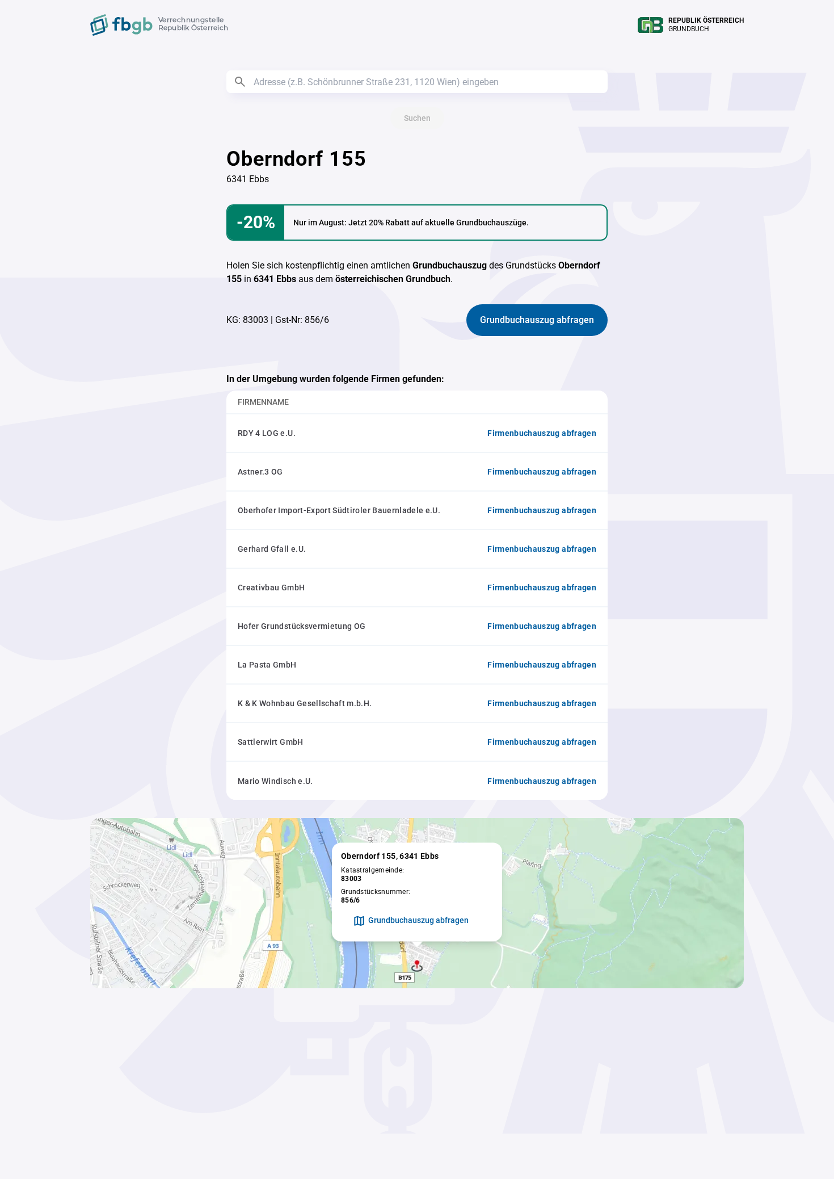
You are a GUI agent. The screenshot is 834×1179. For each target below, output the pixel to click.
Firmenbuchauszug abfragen (541, 433)
